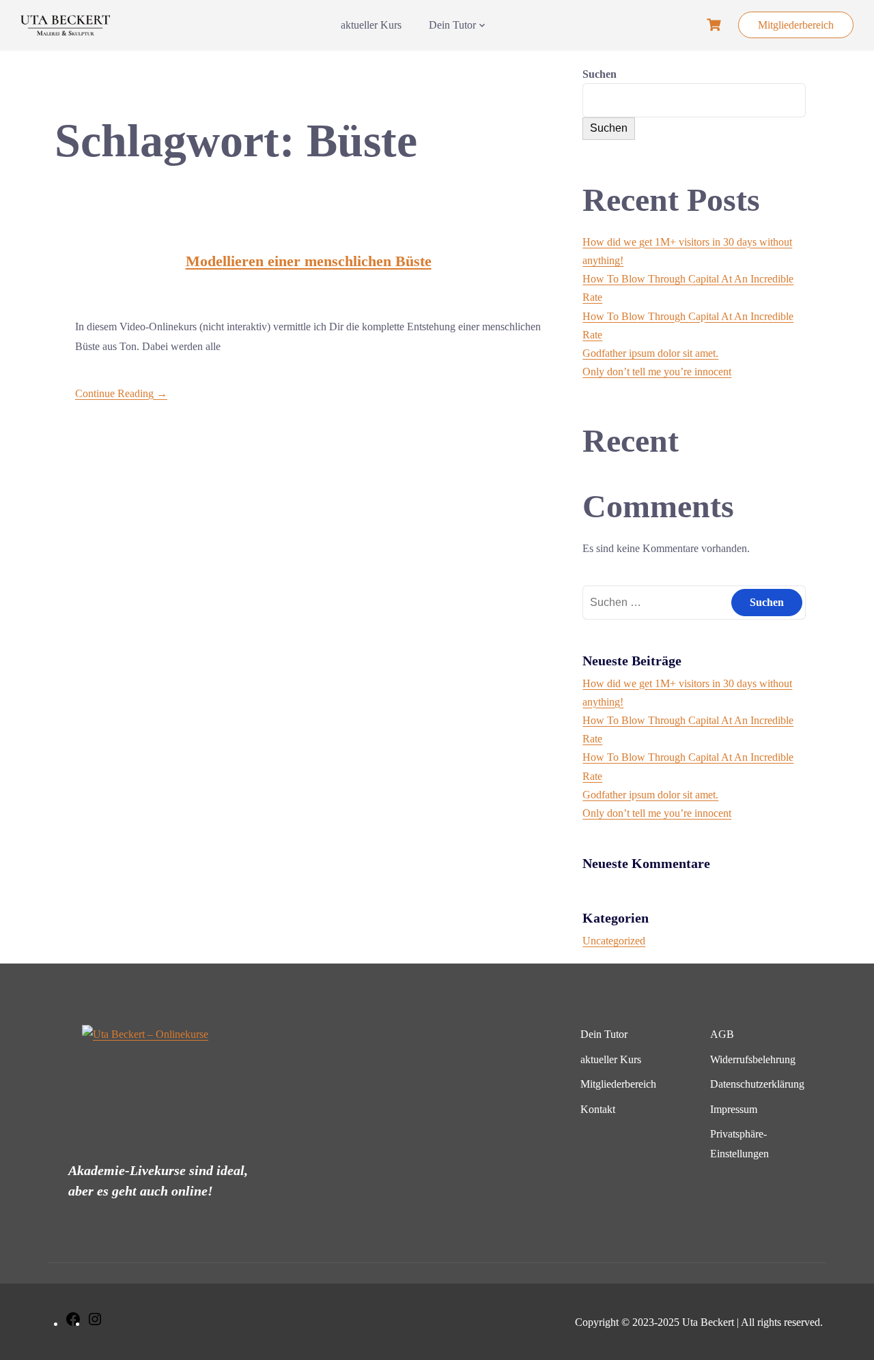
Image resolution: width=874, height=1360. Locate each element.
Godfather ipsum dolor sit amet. (650, 353)
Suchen (599, 74)
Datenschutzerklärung (757, 1084)
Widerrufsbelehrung (752, 1059)
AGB (722, 1034)
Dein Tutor (452, 25)
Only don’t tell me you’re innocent (656, 371)
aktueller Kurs (371, 25)
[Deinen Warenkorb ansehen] (715, 24)
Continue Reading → (121, 393)
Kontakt (597, 1109)
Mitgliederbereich (796, 25)
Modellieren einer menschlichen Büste (309, 261)
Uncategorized (613, 940)
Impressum (733, 1109)
